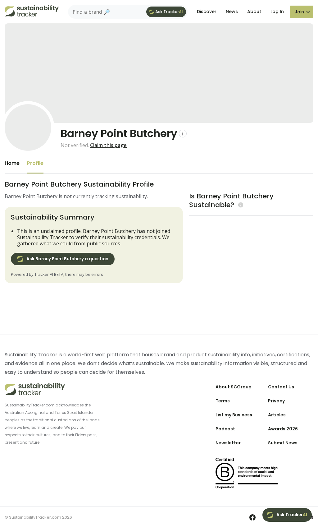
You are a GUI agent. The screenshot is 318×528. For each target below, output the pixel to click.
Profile (35, 163)
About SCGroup (234, 387)
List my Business (234, 415)
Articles (277, 415)
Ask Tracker (169, 12)
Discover (206, 11)
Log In (277, 11)
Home (12, 163)
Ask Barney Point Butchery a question (67, 259)
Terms (223, 401)
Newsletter (228, 443)
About (254, 11)
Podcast (225, 429)
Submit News (283, 443)
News (232, 11)
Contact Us (281, 387)
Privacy (276, 401)
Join (299, 12)
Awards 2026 (283, 429)
